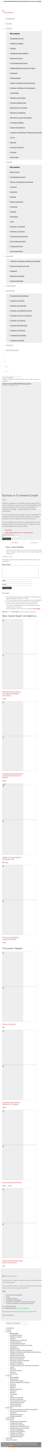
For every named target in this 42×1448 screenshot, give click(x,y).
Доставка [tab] (34, 542)
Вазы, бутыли (14, 172)
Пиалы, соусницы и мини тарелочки (22, 83)
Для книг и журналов (17, 226)
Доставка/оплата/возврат (14, 1295)
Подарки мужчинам (17, 340)
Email (4, 584)
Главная (5, 383)
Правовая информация (13, 1300)
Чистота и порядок (17, 147)
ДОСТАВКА (36, 608)
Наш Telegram (8, 1315)
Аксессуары (14, 157)
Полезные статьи (11, 1298)
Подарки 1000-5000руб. (18, 325)
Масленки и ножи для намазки (21, 118)
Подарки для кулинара (18, 306)
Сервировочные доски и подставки (22, 68)
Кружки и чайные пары (18, 103)
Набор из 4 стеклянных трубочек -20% (11, 858)
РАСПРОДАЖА (12, 350)
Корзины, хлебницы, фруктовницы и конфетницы (25, 1352)
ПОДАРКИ (10, 291)
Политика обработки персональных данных (20, 1303)
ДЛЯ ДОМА (11, 286)
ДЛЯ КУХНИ (17, 383)
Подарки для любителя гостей (21, 311)
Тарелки (13, 48)
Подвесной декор (16, 246)
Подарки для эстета (17, 301)
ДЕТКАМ (9, 345)
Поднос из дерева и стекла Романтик (10, 938)
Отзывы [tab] (15, 542)
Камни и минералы (16, 202)
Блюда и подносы (16, 58)
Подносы (13, 187)
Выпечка (13, 142)
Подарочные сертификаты (19, 296)
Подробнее (4, 1446)
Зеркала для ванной (17, 276)
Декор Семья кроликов (12, 1182)
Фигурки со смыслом (17, 231)
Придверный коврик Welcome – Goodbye (11, 1103)
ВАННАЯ (9, 256)
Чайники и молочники (18, 98)
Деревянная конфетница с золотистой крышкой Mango (12, 775)
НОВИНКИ (10, 19)
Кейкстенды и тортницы (18, 108)
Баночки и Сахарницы (17, 113)
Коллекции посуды (16, 38)
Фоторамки (14, 217)
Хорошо (10, 1446)
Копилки (13, 212)
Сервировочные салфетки (19, 53)
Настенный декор (16, 251)
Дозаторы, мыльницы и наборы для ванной (25, 261)
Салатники (13, 73)
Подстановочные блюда (18, 63)
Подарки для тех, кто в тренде (21, 316)
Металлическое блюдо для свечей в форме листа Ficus (11, 693)
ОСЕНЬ (9, 24)
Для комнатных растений (19, 236)
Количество (6, 535)
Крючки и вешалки (16, 281)
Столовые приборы (17, 123)
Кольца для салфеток (17, 127)
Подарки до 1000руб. (17, 320)
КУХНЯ (9, 28)
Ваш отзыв (6, 564)
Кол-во (12, 535)
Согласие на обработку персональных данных (21, 1301)
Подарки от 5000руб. (17, 330)
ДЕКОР (9, 162)
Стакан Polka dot (9, 1024)
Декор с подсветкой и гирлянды (21, 182)
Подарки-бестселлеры (18, 335)
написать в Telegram (22, 1308)
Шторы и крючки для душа (19, 266)
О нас (8, 1296)
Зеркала (13, 197)
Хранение (13, 271)
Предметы (13, 207)
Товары (10, 383)
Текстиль (13, 152)
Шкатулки (13, 192)
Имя (3, 580)
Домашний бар (15, 78)
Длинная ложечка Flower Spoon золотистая (12, 1261)
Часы (12, 221)
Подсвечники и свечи (17, 177)
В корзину (6, 539)
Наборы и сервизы (16, 43)
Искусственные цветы (18, 241)
